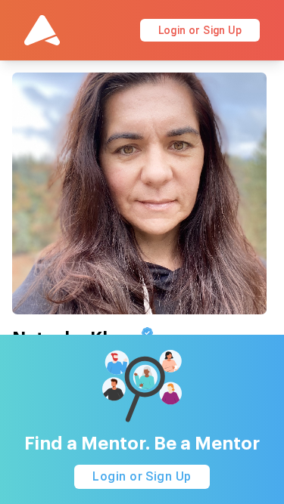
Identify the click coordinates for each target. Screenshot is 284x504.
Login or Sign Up (200, 30)
